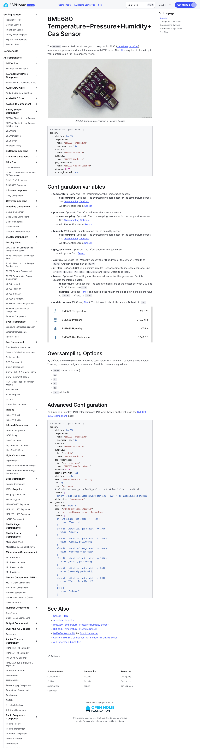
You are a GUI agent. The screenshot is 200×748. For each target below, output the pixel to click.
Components (64, 5)
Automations (53, 686)
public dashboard (116, 721)
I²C (121, 50)
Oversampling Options (76, 201)
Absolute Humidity (63, 620)
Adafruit (133, 46)
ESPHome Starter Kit (84, 5)
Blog (100, 5)
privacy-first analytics (100, 718)
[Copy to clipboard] (149, 129)
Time (84, 291)
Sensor (88, 205)
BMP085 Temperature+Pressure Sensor (75, 628)
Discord (87, 676)
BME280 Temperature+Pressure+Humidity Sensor (80, 624)
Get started (183, 4)
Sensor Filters (60, 615)
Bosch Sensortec (89, 633)
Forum (87, 686)
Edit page (55, 656)
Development (127, 686)
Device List (126, 681)
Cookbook (52, 690)
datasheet (122, 46)
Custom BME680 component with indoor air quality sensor (85, 637)
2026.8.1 (31, 5)
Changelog (126, 676)
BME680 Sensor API (64, 633)
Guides (50, 681)
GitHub (87, 681)
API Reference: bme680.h (67, 641)
